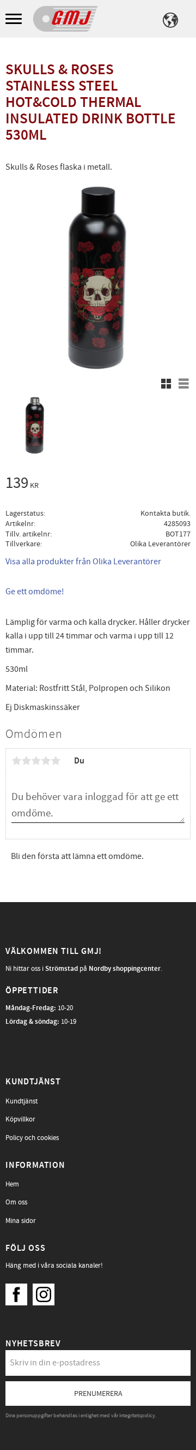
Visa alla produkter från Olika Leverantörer (83, 561)
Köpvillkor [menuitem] (20, 1119)
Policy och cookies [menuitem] (32, 1137)
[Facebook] (19, 1292)
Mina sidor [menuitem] (20, 1220)
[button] (14, 19)
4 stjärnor (46, 761)
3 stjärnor (36, 761)
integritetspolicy (137, 1415)
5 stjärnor (55, 761)
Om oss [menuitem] (16, 1202)
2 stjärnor (26, 761)
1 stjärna (16, 761)
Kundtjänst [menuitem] (21, 1101)
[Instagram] (46, 1292)
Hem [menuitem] (12, 1184)
